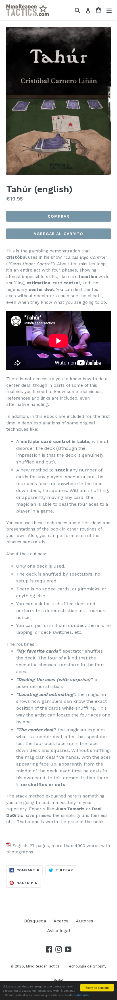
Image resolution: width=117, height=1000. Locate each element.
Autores (84, 921)
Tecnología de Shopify (86, 966)
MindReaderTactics (43, 966)
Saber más (81, 995)
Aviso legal (58, 930)
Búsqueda (35, 921)
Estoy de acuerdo (97, 987)
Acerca (61, 921)
